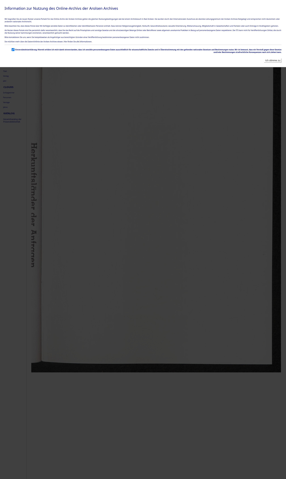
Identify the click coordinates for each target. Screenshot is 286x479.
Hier (65, 41)
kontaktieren (14, 37)
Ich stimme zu (272, 60)
